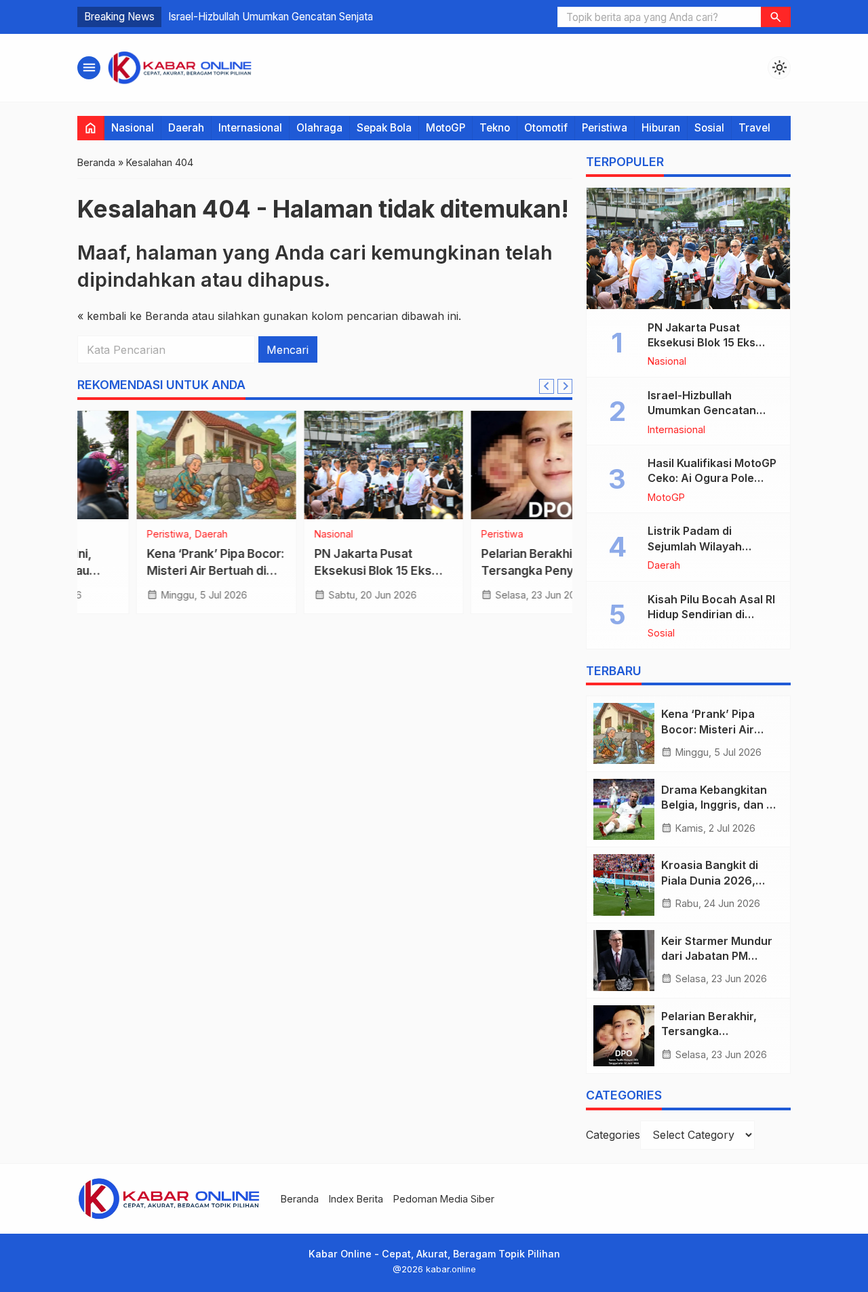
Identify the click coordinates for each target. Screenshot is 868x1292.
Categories (613, 1135)
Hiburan (661, 127)
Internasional (250, 127)
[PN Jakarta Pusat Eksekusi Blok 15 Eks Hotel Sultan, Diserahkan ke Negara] (325, 465)
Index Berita (356, 1199)
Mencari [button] (288, 350)
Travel (754, 127)
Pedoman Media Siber (443, 1199)
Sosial (709, 127)
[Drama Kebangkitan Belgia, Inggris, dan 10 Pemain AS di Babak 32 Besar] (623, 809)
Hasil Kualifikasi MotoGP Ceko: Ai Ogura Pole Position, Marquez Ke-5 (712, 478)
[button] (776, 17)
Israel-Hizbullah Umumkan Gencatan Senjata (270, 16)
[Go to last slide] (546, 386)
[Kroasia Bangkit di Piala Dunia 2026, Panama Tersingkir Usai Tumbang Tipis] (623, 884)
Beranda (300, 1199)
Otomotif (546, 127)
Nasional (132, 127)
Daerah (186, 127)
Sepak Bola (384, 127)
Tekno (494, 127)
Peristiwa (604, 127)
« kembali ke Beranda (133, 316)
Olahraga (319, 127)
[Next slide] (564, 386)
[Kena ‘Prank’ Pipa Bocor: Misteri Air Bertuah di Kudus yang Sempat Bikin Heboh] (157, 465)
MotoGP (445, 127)
